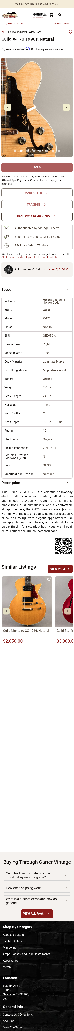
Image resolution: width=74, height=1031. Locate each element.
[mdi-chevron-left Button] (6, 611)
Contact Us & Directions (18, 1014)
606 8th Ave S (62, 23)
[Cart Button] (52, 15)
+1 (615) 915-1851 (59, 269)
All (2, 32)
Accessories (10, 960)
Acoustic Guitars (13, 934)
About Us (8, 1021)
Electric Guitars (12, 941)
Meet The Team (13, 1027)
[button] (37, 289)
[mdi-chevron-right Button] (67, 611)
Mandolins (9, 947)
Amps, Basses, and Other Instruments (26, 954)
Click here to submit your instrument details (29, 257)
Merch (7, 967)
